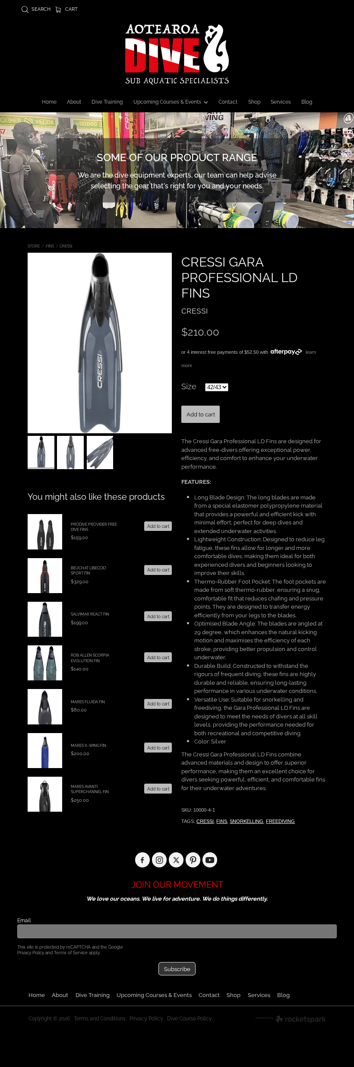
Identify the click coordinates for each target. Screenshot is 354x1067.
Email (24, 920)
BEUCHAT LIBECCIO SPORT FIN (88, 570)
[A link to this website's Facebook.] (142, 859)
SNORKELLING (246, 821)
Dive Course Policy (189, 1018)
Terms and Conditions (100, 1018)
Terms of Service (71, 952)
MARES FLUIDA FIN (88, 701)
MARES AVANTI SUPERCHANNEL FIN (90, 789)
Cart (71, 9)
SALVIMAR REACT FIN (90, 613)
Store (34, 245)
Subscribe (177, 968)
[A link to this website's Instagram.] (159, 859)
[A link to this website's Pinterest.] (193, 859)
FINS (50, 245)
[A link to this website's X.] (176, 859)
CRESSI (66, 245)
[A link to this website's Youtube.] (210, 859)
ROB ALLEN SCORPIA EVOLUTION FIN (90, 657)
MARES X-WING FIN (88, 745)
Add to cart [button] (200, 414)
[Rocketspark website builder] (291, 1020)
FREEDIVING (280, 821)
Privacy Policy (30, 952)
